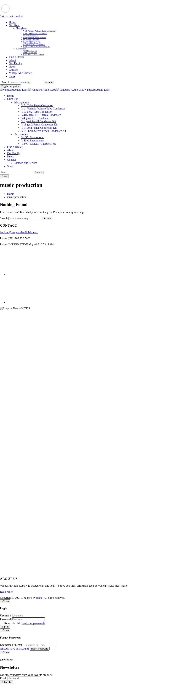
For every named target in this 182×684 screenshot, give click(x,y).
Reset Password (39, 648)
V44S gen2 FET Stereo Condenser (34, 38)
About (12, 60)
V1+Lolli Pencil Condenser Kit (34, 45)
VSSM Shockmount (30, 53)
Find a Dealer (16, 56)
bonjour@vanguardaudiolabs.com (19, 232)
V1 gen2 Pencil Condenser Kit (38, 121)
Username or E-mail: (11, 644)
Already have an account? (14, 648)
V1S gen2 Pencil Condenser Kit (39, 124)
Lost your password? (33, 623)
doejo (39, 597)
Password (5, 619)
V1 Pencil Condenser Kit (31, 41)
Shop (12, 76)
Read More (6, 591)
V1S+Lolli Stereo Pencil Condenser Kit (36, 46)
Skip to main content (11, 16)
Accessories (21, 48)
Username (5, 615)
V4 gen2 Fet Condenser (31, 39)
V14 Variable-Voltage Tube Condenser (39, 31)
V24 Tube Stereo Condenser (35, 33)
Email (3, 678)
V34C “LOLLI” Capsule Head (33, 54)
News (12, 66)
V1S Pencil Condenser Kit (32, 43)
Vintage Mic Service (20, 72)
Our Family (15, 63)
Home (12, 22)
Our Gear (14, 25)
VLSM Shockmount (30, 51)
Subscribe (6, 682)
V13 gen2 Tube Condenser (36, 111)
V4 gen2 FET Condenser (35, 118)
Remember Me (13, 623)
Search (5, 82)
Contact (13, 69)
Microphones (21, 28)
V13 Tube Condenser (30, 36)
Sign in (5, 626)
